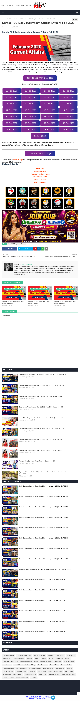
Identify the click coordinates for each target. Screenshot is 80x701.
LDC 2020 (17, 665)
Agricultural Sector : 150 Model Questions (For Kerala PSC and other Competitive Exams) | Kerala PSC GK (46, 473)
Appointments (69, 671)
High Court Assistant (35, 668)
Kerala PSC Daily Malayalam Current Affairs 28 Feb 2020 (39, 302)
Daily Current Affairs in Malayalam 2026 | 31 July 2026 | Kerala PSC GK (40, 396)
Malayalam (14, 661)
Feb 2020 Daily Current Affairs (15, 19)
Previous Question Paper (24, 655)
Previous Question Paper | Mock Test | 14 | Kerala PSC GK (37, 461)
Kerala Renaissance (26, 661)
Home (4, 19)
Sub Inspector (42, 671)
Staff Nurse (32, 671)
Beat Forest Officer (69, 661)
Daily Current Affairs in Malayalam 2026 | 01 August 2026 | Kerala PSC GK (41, 385)
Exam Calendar (60, 668)
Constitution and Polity (28, 665)
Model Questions (40, 179)
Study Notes (57, 661)
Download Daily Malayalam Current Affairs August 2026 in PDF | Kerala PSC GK (43, 374)
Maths (36, 661)
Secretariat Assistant (46, 661)
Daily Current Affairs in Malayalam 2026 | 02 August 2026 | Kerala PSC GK (43, 548)
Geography (59, 658)
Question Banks (40, 182)
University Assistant (18, 658)
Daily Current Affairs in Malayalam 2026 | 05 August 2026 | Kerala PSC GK (43, 517)
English (67, 658)
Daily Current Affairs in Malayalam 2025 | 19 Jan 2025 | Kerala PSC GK (40, 450)
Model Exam (42, 674)
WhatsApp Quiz (17, 674)
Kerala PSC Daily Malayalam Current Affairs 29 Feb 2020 (13, 302)
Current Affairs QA (8, 671)
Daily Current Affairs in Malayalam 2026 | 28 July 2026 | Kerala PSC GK (42, 611)
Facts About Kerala (21, 671)
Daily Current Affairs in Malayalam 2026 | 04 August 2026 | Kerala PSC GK (43, 527)
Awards (11, 678)
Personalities (7, 658)
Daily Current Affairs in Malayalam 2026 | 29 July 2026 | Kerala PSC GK (42, 600)
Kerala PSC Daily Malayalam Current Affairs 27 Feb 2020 (65, 302)
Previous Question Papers (40, 174)
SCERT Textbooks (54, 674)
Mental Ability (7, 674)
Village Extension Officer (55, 671)
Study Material (60, 655)
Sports (5, 678)
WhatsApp (33, 678)
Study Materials (40, 171)
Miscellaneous (7, 665)
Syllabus (69, 668)
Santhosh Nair (26, 264)
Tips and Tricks (54, 665)
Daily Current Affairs (8, 655)
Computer (6, 661)
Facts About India (66, 665)
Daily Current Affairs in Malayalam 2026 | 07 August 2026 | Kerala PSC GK (43, 496)
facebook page (18, 160)
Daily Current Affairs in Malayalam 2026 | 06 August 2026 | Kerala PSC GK (43, 507)
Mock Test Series (42, 665)
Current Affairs (40, 168)
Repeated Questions (30, 674)
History (44, 658)
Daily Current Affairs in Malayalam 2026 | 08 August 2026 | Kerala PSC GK (41, 428)
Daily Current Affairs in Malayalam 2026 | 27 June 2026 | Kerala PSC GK (41, 407)
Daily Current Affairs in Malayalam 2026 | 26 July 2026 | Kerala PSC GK (42, 631)
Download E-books (40, 177)
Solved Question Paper (68, 674)
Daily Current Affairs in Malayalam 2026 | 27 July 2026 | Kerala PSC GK (42, 621)
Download (51, 655)
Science (37, 658)
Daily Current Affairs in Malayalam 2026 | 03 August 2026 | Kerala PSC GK (43, 538)
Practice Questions (8, 668)
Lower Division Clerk (22, 678)
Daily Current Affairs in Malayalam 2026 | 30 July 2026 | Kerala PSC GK (42, 590)
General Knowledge (39, 655)
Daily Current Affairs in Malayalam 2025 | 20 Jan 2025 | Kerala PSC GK (40, 439)
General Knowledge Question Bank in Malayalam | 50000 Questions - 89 (40, 418)
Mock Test (29, 658)
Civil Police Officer (21, 668)
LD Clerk (51, 658)
